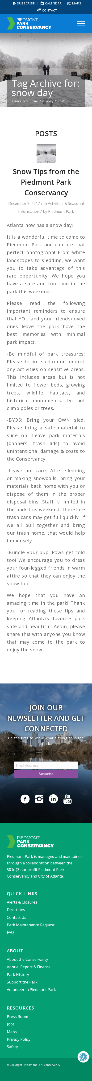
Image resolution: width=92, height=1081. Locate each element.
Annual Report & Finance (28, 966)
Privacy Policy (18, 1039)
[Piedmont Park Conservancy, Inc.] (38, 23)
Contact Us (16, 917)
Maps (12, 1031)
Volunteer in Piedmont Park (31, 989)
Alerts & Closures (22, 902)
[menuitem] (24, 3)
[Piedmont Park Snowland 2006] (46, 153)
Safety (12, 1046)
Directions (16, 909)
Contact (49, 10)
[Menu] (78, 23)
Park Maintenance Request (30, 924)
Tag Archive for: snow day (45, 88)
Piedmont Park (61, 211)
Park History (18, 974)
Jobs (11, 1024)
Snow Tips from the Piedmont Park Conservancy (46, 182)
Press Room (17, 1016)
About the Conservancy (27, 959)
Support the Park (22, 982)
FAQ (10, 932)
